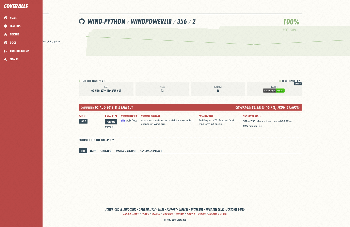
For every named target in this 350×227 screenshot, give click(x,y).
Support (171, 209)
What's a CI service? (196, 214)
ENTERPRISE (197, 209)
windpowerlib (151, 21)
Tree (83, 150)
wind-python (106, 21)
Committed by (129, 116)
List (93, 150)
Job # (82, 116)
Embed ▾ (298, 84)
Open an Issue (147, 209)
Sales (161, 209)
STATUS (109, 209)
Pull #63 (111, 122)
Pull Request (206, 116)
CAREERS (183, 209)
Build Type (111, 116)
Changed (105, 150)
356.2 (83, 121)
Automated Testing (217, 214)
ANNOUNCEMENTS (131, 214)
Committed (87, 108)
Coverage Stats (252, 116)
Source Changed (126, 150)
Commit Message (150, 116)
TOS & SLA (156, 214)
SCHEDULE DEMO (235, 209)
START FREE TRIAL (215, 209)
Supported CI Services (173, 214)
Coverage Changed (151, 150)
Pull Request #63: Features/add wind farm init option (216, 122)
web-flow (131, 120)
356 (182, 21)
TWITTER (145, 214)
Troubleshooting (125, 209)
